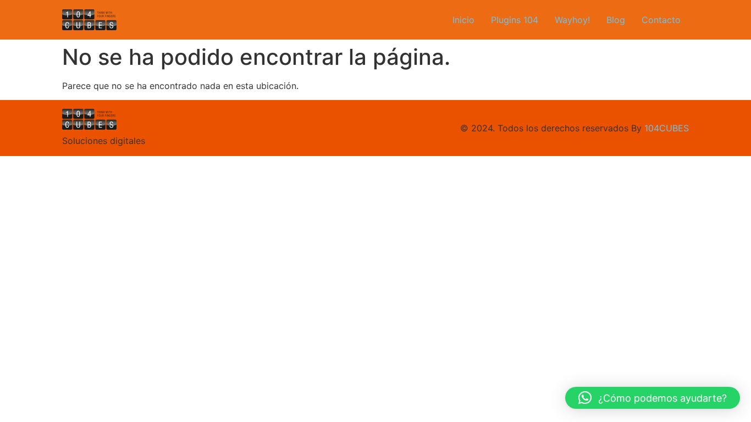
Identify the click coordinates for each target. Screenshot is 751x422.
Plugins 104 (514, 19)
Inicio (463, 19)
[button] (652, 398)
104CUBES (666, 128)
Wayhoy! (572, 19)
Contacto (661, 19)
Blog (615, 19)
